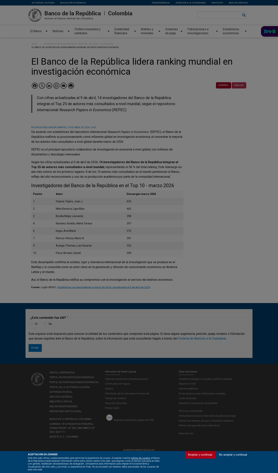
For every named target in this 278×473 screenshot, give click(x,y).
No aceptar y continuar (233, 454)
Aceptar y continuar (200, 454)
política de (140, 458)
